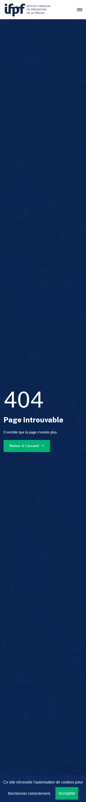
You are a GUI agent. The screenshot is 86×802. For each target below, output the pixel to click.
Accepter (66, 793)
